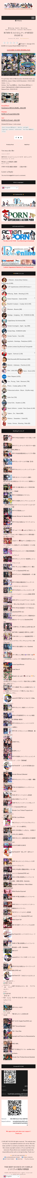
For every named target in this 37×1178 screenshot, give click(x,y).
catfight (25, 127)
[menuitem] (18, 279)
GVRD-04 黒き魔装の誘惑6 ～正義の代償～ (14, 167)
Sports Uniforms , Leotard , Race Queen (19, 29)
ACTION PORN (9, 1159)
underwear (18, 129)
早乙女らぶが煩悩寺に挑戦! (9, 162)
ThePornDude (29, 1159)
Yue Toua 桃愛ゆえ (28, 129)
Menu (19, 20)
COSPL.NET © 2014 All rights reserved (18, 1172)
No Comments (24, 38)
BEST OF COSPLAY (19, 1174)
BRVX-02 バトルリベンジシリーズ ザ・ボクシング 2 (16, 157)
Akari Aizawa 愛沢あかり (9, 127)
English (7, 187)
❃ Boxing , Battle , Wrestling (17, 28)
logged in (11, 175)
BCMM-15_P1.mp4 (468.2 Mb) (10, 114)
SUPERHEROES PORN (13, 1157)
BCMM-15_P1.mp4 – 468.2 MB (10, 120)
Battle (20, 127)
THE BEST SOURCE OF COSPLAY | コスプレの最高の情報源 (18, 1168)
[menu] (18, 352)
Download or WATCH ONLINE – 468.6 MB (13, 108)
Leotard (11, 129)
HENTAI (20, 1159)
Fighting (4, 129)
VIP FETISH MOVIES (18, 1155)
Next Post (26, 144)
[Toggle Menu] (33, 18)
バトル (4, 131)
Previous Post (10, 144)
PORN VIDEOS (28, 1157)
